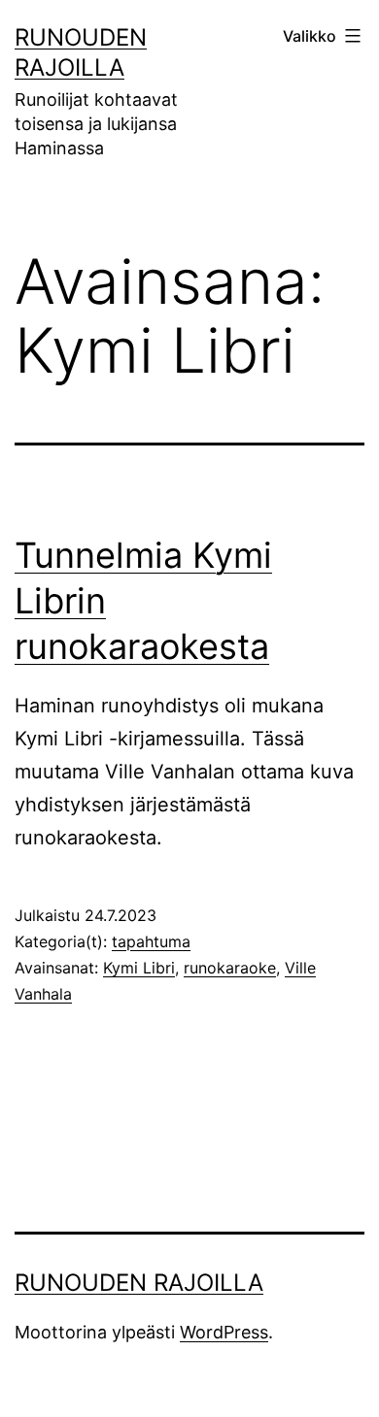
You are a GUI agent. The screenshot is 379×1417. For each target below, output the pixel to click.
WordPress (224, 1332)
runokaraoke (230, 967)
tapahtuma (151, 941)
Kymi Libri (139, 967)
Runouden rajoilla (139, 1283)
